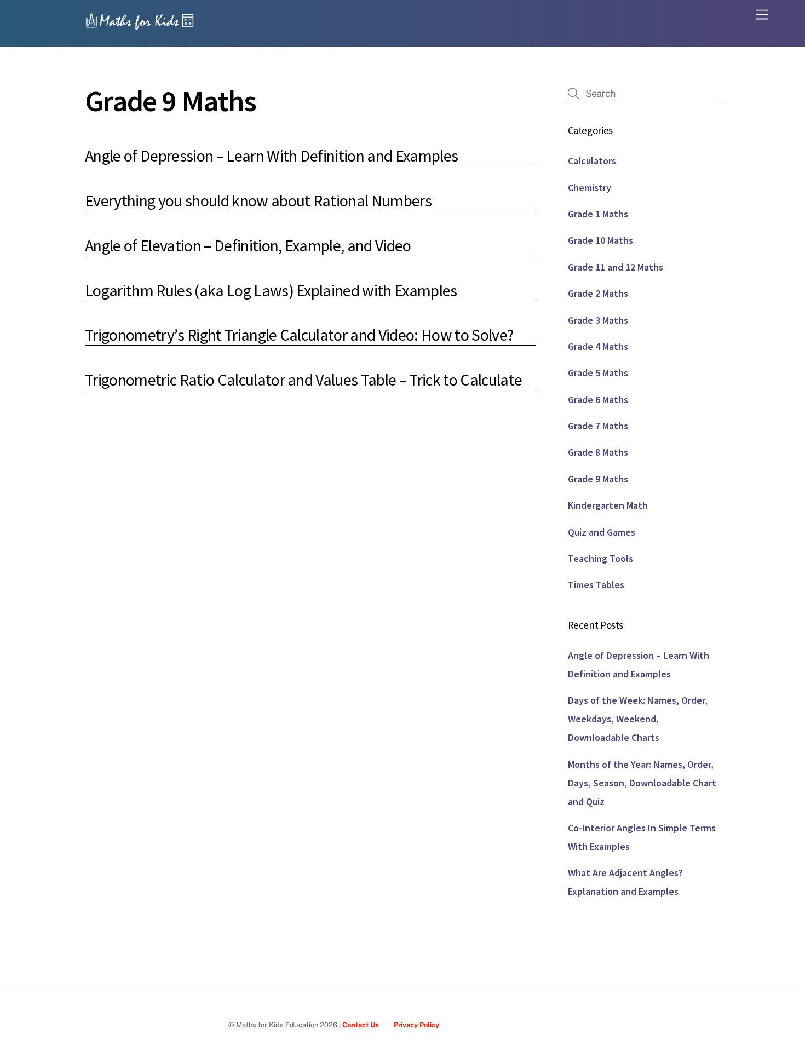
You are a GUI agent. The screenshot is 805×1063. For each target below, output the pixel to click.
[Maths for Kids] (139, 26)
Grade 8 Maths (598, 452)
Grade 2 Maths (598, 293)
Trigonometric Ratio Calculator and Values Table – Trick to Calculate (303, 379)
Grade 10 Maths (600, 240)
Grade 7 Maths (598, 426)
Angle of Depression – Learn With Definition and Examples (271, 155)
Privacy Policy (416, 1025)
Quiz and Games (601, 532)
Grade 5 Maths (598, 372)
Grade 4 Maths (598, 346)
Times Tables (596, 584)
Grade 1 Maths (598, 214)
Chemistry (589, 187)
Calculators (592, 160)
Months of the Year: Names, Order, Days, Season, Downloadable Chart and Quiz (642, 783)
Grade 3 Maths (598, 320)
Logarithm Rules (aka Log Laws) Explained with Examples (271, 290)
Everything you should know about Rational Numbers (258, 200)
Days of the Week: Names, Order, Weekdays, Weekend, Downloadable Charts (638, 719)
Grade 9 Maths (598, 479)
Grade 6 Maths (598, 399)
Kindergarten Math (608, 505)
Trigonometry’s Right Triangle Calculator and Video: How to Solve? (299, 334)
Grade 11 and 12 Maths (615, 267)
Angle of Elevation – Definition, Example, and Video (248, 245)
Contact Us (360, 1025)
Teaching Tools (600, 558)
